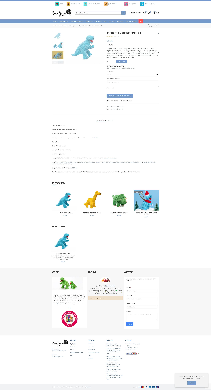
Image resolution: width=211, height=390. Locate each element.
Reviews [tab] (111, 120)
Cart (71, 355)
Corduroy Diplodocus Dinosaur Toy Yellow (92, 212)
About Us (91, 344)
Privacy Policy (92, 349)
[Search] (123, 13)
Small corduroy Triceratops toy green (68, 162)
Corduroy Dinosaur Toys (117, 109)
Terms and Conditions (94, 352)
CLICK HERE (74, 168)
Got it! (192, 383)
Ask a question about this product (116, 106)
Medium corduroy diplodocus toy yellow (131, 162)
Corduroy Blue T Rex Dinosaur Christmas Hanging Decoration (146, 213)
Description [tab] (101, 120)
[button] (144, 12)
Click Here (96, 138)
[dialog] (191, 380)
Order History (74, 347)
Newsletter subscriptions (77, 352)
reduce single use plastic (109, 158)
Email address (130, 295)
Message (129, 311)
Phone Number (130, 303)
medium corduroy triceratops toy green (89, 162)
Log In (72, 349)
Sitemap (91, 358)
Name (128, 287)
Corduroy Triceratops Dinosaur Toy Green (119, 212)
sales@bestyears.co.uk (60, 304)
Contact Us (91, 347)
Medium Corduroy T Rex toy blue (64, 164)
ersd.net (88, 387)
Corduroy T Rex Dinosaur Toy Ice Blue (64, 212)
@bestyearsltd (110, 286)
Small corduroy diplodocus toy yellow (110, 162)
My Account (73, 344)
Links (90, 355)
